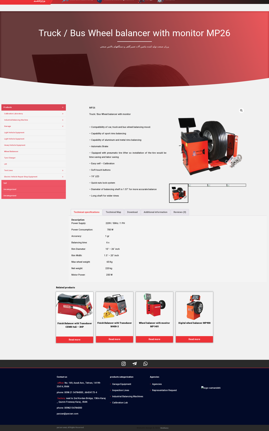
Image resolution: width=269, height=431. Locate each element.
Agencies (157, 384)
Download (132, 212)
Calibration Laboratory (13, 114)
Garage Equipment (121, 384)
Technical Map (113, 212)
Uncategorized (10, 189)
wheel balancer (11, 151)
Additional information (155, 212)
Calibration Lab (120, 402)
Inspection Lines (120, 390)
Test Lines (8, 170)
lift (5, 164)
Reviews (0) (180, 212)
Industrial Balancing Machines (127, 396)
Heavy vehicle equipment (14, 145)
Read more (74, 339)
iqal (5, 183)
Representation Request (164, 390)
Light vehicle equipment (14, 132)
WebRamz (164, 428)
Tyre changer (10, 158)
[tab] (86, 212)
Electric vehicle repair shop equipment (20, 177)
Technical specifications (86, 212)
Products (8, 107)
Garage (7, 126)
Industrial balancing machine (16, 120)
